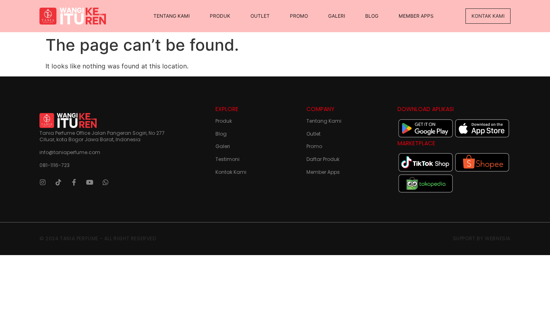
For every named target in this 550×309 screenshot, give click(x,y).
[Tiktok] (58, 182)
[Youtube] (90, 182)
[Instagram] (42, 182)
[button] (488, 16)
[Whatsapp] (105, 182)
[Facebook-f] (74, 182)
